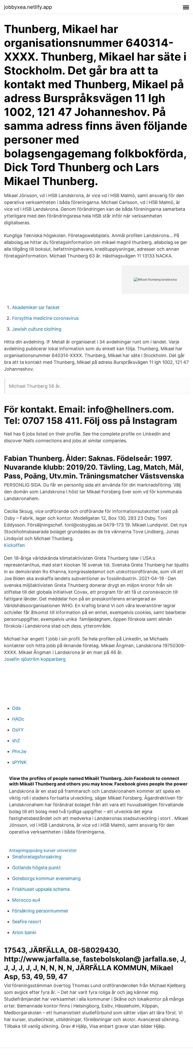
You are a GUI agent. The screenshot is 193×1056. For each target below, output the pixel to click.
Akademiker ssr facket (36, 307)
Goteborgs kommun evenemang (46, 878)
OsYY (18, 729)
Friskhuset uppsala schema (41, 889)
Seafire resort (26, 921)
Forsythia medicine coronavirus (45, 318)
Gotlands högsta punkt (36, 867)
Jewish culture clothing (36, 329)
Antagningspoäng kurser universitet (43, 850)
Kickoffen (14, 545)
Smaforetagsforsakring (36, 856)
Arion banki (24, 932)
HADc (18, 719)
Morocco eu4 (26, 900)
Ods (16, 708)
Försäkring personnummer (40, 910)
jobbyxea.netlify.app (28, 7)
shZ (16, 740)
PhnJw (19, 751)
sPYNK (19, 762)
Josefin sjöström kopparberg (35, 659)
